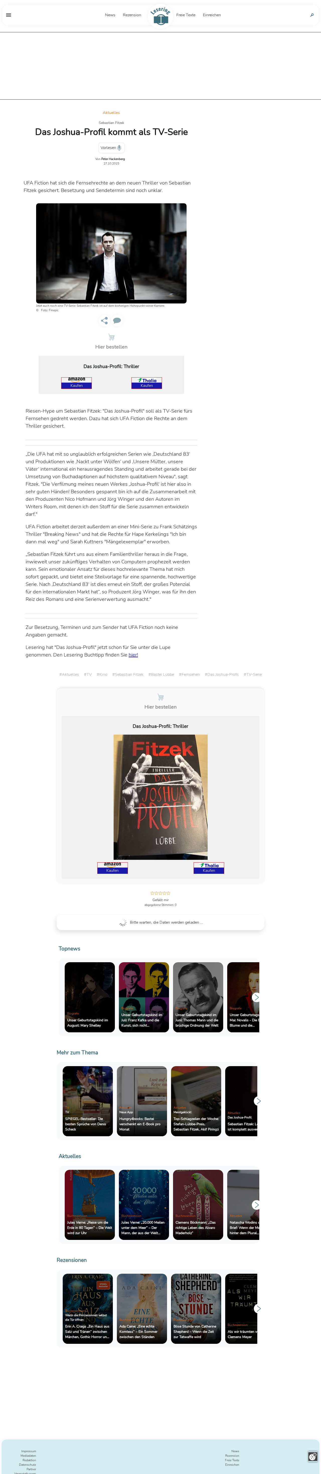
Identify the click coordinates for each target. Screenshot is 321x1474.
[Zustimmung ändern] (312, 1456)
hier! (133, 654)
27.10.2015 (111, 163)
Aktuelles (111, 112)
